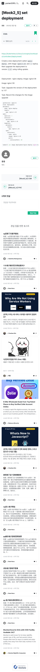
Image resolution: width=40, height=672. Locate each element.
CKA (5, 34)
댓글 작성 (33, 213)
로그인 (34, 3)
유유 (3, 25)
